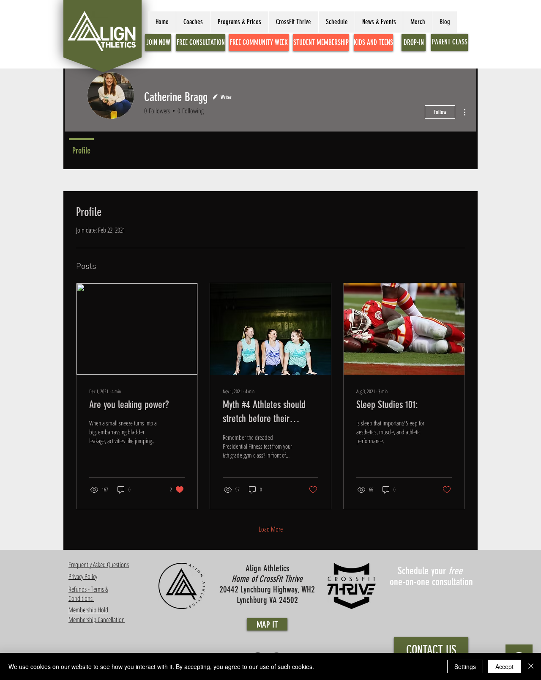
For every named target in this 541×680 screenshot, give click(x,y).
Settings (465, 666)
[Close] (531, 666)
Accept (504, 666)
